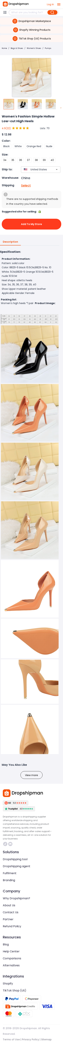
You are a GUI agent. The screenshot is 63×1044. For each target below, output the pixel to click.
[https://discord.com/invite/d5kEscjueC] (10, 844)
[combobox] (35, 169)
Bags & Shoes (17, 48)
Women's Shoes (34, 48)
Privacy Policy (30, 1039)
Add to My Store (31, 224)
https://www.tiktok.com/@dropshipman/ (5, 844)
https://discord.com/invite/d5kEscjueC (10, 844)
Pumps (48, 48)
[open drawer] (58, 4)
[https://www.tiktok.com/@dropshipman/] (5, 844)
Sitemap (46, 1039)
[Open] (56, 169)
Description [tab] (10, 242)
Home (4, 48)
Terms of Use (11, 1039)
